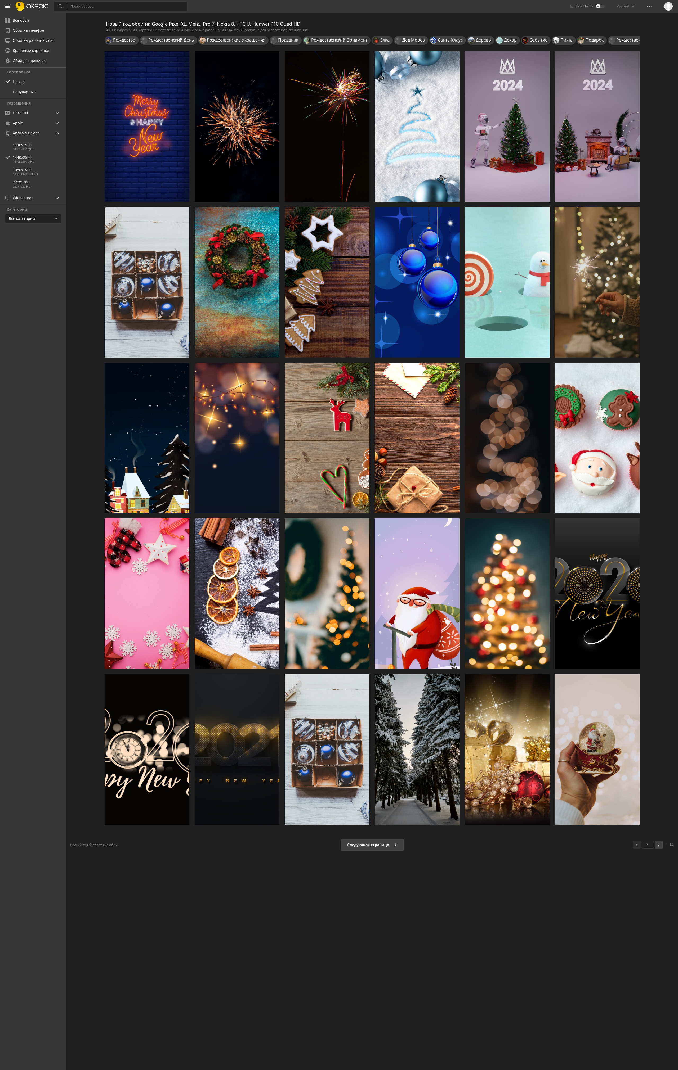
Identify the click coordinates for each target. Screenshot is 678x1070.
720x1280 (21, 182)
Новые (19, 81)
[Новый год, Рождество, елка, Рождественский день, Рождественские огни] (507, 593)
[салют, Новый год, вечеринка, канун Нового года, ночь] (327, 126)
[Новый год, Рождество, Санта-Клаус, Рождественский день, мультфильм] (417, 593)
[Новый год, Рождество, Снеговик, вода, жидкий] (507, 282)
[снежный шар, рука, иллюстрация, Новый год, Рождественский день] (597, 749)
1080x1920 (22, 170)
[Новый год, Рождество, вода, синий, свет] (417, 282)
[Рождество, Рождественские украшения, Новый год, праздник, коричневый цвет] (147, 282)
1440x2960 (22, 145)
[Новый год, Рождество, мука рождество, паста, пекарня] (237, 593)
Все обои (21, 20)
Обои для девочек (29, 60)
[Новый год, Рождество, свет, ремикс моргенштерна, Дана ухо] (507, 438)
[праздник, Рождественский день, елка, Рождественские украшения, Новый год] (417, 438)
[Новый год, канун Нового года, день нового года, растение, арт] (147, 749)
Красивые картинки (31, 50)
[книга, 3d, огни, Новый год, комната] (507, 126)
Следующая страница (368, 844)
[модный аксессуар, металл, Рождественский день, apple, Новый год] (327, 749)
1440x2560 (22, 157)
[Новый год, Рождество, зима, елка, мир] (147, 438)
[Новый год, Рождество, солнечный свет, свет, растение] (327, 593)
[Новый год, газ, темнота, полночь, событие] (237, 749)
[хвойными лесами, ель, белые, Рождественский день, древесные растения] (417, 749)
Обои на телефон (28, 30)
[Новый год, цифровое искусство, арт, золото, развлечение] (597, 593)
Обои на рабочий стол (33, 40)
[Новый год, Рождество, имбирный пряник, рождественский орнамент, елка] (327, 438)
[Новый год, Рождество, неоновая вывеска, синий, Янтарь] (147, 126)
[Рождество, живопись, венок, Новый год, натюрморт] (237, 282)
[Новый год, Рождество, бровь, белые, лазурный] (417, 126)
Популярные (24, 91)
